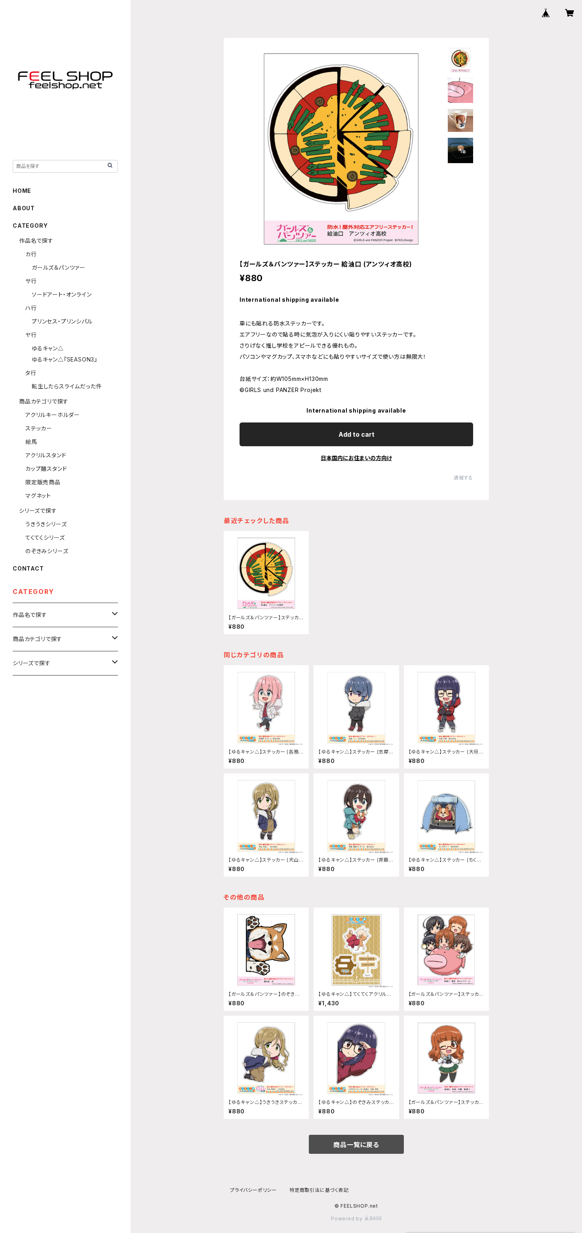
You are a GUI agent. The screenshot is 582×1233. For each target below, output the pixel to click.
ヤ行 (31, 334)
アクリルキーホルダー (52, 414)
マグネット (38, 495)
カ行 (31, 254)
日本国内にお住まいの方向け (356, 458)
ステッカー (38, 428)
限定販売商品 (43, 482)
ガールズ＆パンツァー (59, 267)
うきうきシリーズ (46, 524)
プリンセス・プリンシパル (62, 321)
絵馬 (31, 441)
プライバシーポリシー (253, 1190)
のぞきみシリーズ (46, 551)
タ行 (30, 372)
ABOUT (24, 208)
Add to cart (357, 434)
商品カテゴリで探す (43, 401)
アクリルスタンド (45, 455)
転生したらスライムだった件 (67, 386)
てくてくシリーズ (45, 537)
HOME (22, 190)
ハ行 (31, 307)
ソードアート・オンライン (62, 294)
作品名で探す (36, 240)
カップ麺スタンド (46, 468)
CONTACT (28, 568)
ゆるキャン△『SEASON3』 (64, 359)
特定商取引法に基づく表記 (319, 1190)
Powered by (347, 1219)
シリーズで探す (38, 510)
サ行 (31, 281)
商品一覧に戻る (356, 1145)
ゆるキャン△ (48, 348)
